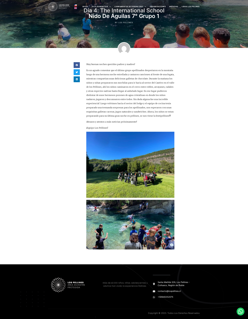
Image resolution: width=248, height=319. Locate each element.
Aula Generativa (100, 6)
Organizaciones (158, 6)
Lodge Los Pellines (191, 6)
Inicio (85, 6)
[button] (77, 65)
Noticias (173, 6)
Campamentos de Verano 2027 (128, 6)
